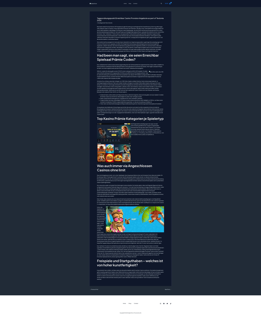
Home (125, 3)
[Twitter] (167, 303)
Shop (130, 3)
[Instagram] (160, 303)
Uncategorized (101, 23)
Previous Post (94, 289)
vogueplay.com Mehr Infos (116, 44)
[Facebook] (163, 303)
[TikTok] (170, 303)
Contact (135, 3)
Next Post (168, 289)
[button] (161, 3)
